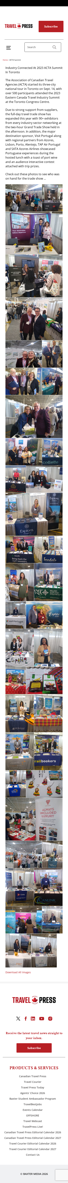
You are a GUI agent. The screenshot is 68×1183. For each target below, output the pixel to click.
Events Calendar (33, 1110)
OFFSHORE (32, 1115)
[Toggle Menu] (9, 47)
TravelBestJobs (33, 1104)
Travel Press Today (32, 1087)
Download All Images (18, 972)
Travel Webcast (32, 1121)
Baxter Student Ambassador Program (32, 1098)
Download (9, 188)
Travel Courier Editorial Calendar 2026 (32, 1143)
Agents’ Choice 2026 (32, 1093)
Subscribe (51, 26)
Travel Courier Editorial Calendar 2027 (32, 1149)
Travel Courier (32, 1082)
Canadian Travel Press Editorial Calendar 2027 (32, 1138)
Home (5, 60)
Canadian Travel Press (32, 1076)
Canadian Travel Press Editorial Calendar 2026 (32, 1132)
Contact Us (33, 1154)
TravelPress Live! (32, 1126)
